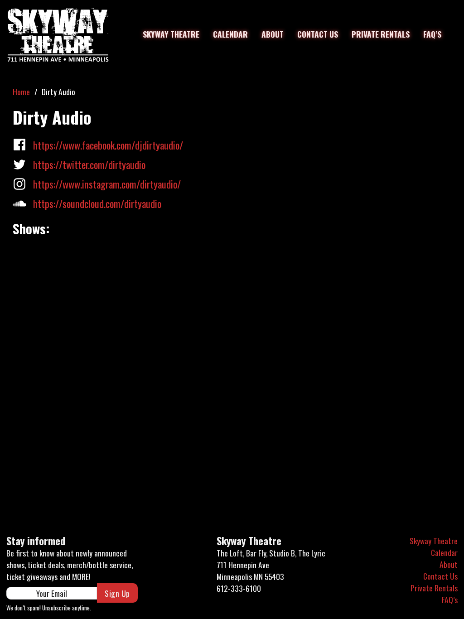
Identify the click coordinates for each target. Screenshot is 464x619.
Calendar (230, 34)
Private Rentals (381, 34)
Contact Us (317, 34)
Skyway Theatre (171, 34)
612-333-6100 (239, 588)
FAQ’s (432, 34)
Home (21, 91)
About (272, 34)
